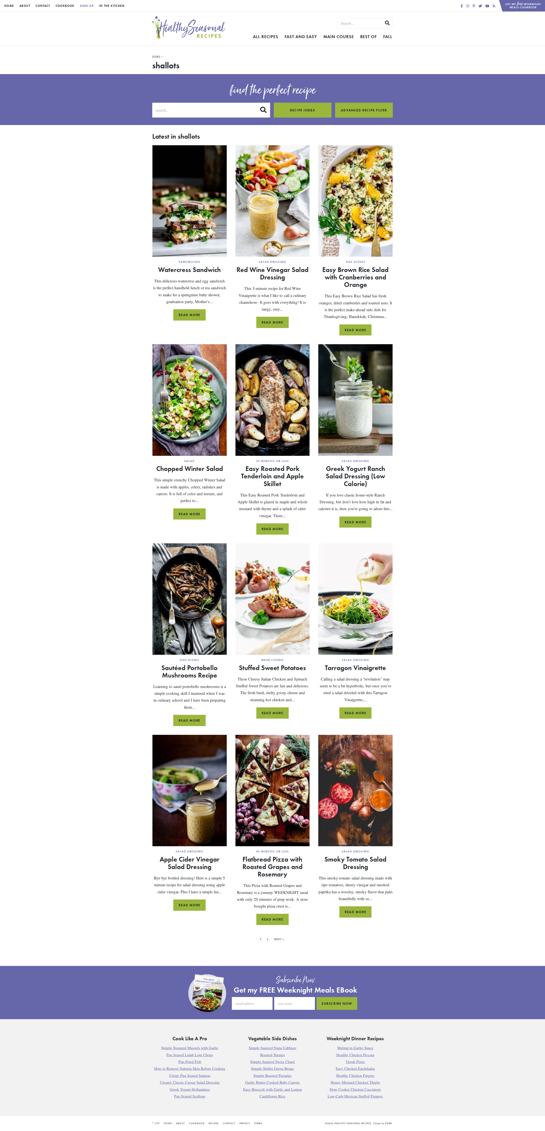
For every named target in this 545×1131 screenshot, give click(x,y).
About (24, 6)
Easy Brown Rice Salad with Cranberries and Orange (355, 277)
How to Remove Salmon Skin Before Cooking (189, 1068)
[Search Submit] (387, 23)
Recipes (214, 1123)
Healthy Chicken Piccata (355, 1054)
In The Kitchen (112, 6)
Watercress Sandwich (189, 269)
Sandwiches (189, 262)
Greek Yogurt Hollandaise (190, 1089)
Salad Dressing (272, 262)
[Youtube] (487, 6)
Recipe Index (302, 110)
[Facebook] (462, 6)
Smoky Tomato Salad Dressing (355, 863)
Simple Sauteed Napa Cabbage (272, 1047)
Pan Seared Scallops (189, 1095)
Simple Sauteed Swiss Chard (272, 1061)
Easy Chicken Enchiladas (355, 1068)
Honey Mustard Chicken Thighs (355, 1082)
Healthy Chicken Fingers (355, 1075)
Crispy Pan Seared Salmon (189, 1075)
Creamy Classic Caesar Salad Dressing (190, 1082)
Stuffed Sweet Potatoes (272, 667)
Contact (43, 6)
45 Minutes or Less (272, 851)
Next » (279, 939)
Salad (189, 461)
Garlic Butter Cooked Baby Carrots (272, 1082)
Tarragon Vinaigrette (355, 667)
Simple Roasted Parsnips (272, 1075)
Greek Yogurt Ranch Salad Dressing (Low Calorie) (355, 476)
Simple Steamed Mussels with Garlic (189, 1047)
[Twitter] (480, 6)
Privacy (245, 1123)
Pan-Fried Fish (189, 1061)
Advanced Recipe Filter (364, 110)
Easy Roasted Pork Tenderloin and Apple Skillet (272, 476)
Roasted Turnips (272, 1054)
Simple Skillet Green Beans (272, 1068)
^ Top (156, 1123)
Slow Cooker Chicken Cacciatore (355, 1089)
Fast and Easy (301, 36)
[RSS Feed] (494, 6)
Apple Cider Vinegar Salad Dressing (189, 863)
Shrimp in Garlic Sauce (355, 1047)
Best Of (368, 36)
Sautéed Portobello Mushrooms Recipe (189, 671)
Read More (192, 316)
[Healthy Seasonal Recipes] (188, 37)
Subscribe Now (336, 1003)
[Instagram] (468, 6)
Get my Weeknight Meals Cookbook (523, 4)
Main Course (338, 36)
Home (9, 6)
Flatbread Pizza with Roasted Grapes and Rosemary (272, 866)
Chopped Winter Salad (189, 468)
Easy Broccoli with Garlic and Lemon (272, 1089)
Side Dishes (355, 262)
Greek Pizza (355, 1061)
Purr (388, 1123)
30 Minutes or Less (272, 461)
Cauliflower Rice (272, 1095)
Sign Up (86, 6)
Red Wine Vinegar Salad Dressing (272, 273)
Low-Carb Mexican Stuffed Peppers (355, 1095)
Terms (258, 1123)
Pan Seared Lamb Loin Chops (189, 1054)
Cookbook (65, 6)
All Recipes (265, 36)
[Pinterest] (474, 6)
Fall (387, 36)
